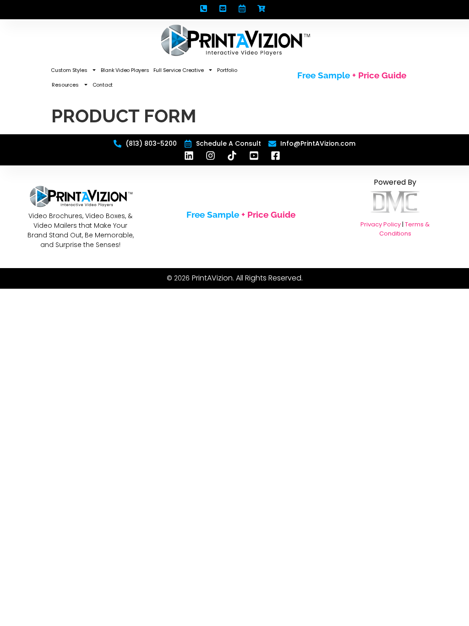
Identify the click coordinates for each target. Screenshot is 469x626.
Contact (103, 84)
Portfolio (227, 70)
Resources (65, 84)
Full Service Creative (178, 70)
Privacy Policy (380, 224)
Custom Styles (69, 70)
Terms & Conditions (404, 229)
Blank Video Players (125, 70)
